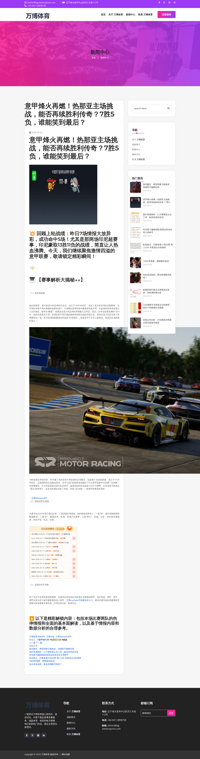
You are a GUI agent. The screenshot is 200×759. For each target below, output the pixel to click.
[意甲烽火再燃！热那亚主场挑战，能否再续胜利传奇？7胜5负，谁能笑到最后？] (135, 202)
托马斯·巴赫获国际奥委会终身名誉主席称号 (49, 654)
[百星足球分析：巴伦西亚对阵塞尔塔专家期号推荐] (135, 322)
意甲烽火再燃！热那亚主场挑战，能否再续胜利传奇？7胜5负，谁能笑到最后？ (156, 202)
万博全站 (50, 636)
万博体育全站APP (37, 636)
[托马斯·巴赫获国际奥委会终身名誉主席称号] (135, 232)
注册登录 (166, 14)
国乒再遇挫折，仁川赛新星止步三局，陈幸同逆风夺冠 (53, 651)
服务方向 (136, 154)
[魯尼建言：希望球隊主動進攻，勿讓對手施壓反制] (135, 187)
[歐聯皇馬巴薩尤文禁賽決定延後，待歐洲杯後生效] (135, 292)
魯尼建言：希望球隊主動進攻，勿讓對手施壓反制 (51, 648)
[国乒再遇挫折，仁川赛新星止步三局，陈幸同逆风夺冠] (135, 217)
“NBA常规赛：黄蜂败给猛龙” (42, 661)
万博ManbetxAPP (39, 498)
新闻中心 (130, 14)
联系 (145, 14)
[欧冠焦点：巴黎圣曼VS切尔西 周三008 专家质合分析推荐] (135, 247)
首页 (103, 14)
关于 (116, 14)
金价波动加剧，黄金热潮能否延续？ (45, 664)
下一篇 (39, 642)
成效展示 (136, 144)
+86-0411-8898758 (36, 5)
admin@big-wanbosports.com (41, 2)
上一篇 (32, 642)
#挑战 (64, 639)
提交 (171, 713)
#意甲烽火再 (43, 639)
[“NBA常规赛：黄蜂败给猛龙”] (135, 262)
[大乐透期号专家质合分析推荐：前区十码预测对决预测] (135, 307)
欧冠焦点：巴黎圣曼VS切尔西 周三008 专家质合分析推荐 (55, 658)
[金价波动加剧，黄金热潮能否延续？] (135, 277)
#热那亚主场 (55, 639)
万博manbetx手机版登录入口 (79, 600)
